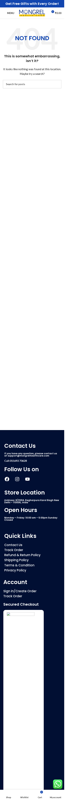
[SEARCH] (57, 84)
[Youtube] (27, 479)
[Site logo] (32, 12)
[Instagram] (17, 479)
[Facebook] (7, 479)
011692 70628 (18, 460)
